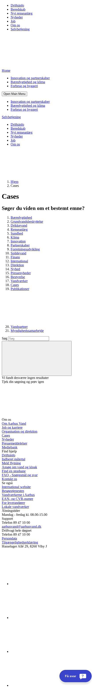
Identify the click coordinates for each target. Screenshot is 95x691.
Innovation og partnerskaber (30, 78)
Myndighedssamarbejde (27, 331)
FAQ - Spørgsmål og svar (20, 475)
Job (13, 21)
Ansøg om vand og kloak (19, 467)
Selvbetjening (20, 29)
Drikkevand (19, 225)
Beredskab (18, 9)
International (19, 261)
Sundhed (17, 233)
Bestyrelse (18, 277)
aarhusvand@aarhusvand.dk (21, 526)
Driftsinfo (17, 5)
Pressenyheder (21, 273)
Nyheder (17, 17)
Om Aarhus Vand (14, 423)
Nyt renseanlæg (21, 13)
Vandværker (19, 281)
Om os (15, 25)
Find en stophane (14, 471)
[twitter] (44, 651)
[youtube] (44, 685)
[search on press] (37, 358)
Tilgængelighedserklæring (20, 542)
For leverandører (13, 503)
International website (16, 487)
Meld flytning (11, 463)
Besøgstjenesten (13, 491)
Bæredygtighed (21, 217)
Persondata (9, 538)
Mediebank (9, 447)
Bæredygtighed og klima (28, 82)
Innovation (18, 241)
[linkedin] (44, 584)
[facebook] (44, 617)
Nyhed (15, 269)
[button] (14, 94)
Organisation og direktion (19, 431)
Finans (15, 257)
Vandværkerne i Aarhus (18, 495)
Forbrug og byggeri (24, 86)
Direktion (17, 265)
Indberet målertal (13, 459)
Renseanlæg (19, 229)
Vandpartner (19, 327)
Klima (15, 237)
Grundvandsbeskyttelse (27, 221)
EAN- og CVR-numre (17, 499)
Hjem (14, 182)
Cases (15, 285)
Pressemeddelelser (14, 443)
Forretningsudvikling (25, 249)
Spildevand (18, 253)
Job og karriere (12, 427)
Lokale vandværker (15, 507)
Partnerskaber (20, 245)
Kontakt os (9, 479)
